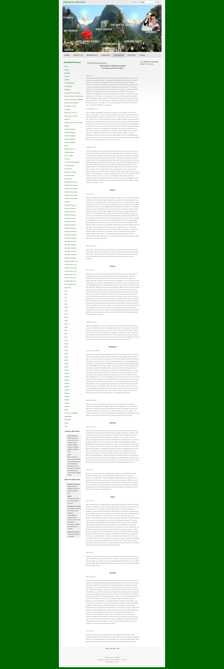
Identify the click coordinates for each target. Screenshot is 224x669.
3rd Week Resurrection (71, 185)
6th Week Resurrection (70, 195)
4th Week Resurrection (70, 188)
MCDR (69, 496)
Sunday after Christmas (71, 116)
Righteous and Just (69, 149)
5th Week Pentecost (70, 215)
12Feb (66, 340)
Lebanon (105, 55)
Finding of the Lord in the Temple (73, 122)
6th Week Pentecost (70, 218)
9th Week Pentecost (70, 228)
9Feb (65, 337)
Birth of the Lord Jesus (70, 112)
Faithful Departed (69, 152)
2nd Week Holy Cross (70, 267)
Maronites (92, 55)
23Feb (66, 357)
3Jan (65, 297)
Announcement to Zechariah (72, 93)
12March (66, 380)
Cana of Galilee (68, 155)
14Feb (66, 343)
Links (142, 55)
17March (66, 390)
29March (66, 406)
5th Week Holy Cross (70, 277)
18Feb (66, 347)
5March (66, 367)
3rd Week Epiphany (69, 135)
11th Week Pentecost (70, 235)
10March (66, 373)
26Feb (66, 360)
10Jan (66, 307)
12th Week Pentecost (70, 238)
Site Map (112, 648)
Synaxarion (67, 287)
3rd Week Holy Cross (70, 271)
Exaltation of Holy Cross (71, 261)
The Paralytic (68, 169)
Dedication (67, 89)
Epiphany (67, 126)
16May (66, 409)
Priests (66, 145)
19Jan (66, 320)
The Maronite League (74, 506)
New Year (67, 119)
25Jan (66, 324)
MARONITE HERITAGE (74, 2)
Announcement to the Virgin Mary (73, 96)
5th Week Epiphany (69, 142)
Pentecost (67, 201)
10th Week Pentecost (70, 231)
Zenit (69, 454)
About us (78, 55)
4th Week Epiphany (69, 139)
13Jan (66, 310)
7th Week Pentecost (70, 221)
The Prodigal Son (69, 165)
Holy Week (67, 419)
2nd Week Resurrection (71, 182)
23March (66, 400)
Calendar (119, 55)
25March (66, 403)
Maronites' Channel (73, 532)
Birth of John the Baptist (71, 103)
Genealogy (67, 109)
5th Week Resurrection (70, 192)
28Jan (66, 327)
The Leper (67, 159)
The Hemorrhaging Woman (72, 162)
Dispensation (68, 416)
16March (66, 386)
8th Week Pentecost (70, 225)
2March (66, 363)
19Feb (66, 350)
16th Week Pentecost (70, 251)
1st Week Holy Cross (70, 264)
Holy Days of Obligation (71, 413)
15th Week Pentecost (70, 248)
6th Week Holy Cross (70, 281)
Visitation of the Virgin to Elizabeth (73, 99)
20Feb (66, 353)
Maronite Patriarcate (74, 484)
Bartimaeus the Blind (70, 172)
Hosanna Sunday (69, 175)
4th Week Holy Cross (70, 274)
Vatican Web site (73, 435)
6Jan (65, 301)
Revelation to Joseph (70, 106)
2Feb (65, 330)
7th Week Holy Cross (70, 284)
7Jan (65, 304)
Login (117, 648)
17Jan (66, 314)
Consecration (68, 86)
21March (66, 396)
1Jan (65, 291)
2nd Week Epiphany (70, 132)
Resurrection (68, 178)
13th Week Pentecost (70, 241)
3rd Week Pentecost (70, 208)
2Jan (65, 294)
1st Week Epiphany (69, 129)
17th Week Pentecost (70, 254)
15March (66, 383)
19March (66, 393)
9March (66, 370)
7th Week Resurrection (70, 198)
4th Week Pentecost (70, 211)
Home (67, 55)
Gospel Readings (69, 83)
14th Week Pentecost (70, 244)
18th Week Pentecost (70, 258)
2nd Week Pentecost (70, 205)
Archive (132, 55)
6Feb (65, 333)
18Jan (66, 317)
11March (66, 376)
